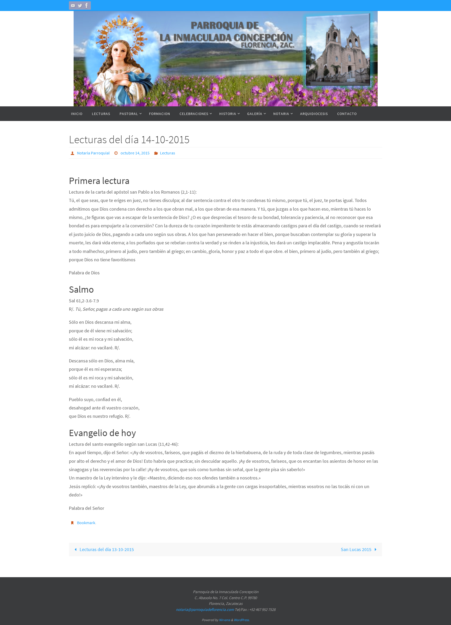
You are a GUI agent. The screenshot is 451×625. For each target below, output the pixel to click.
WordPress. (242, 620)
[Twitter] (80, 5)
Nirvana (224, 620)
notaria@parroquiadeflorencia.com (205, 609)
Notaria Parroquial (93, 152)
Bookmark (86, 522)
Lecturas (167, 152)
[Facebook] (86, 5)
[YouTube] (73, 5)
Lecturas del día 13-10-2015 (106, 549)
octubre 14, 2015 (135, 152)
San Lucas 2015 (356, 549)
